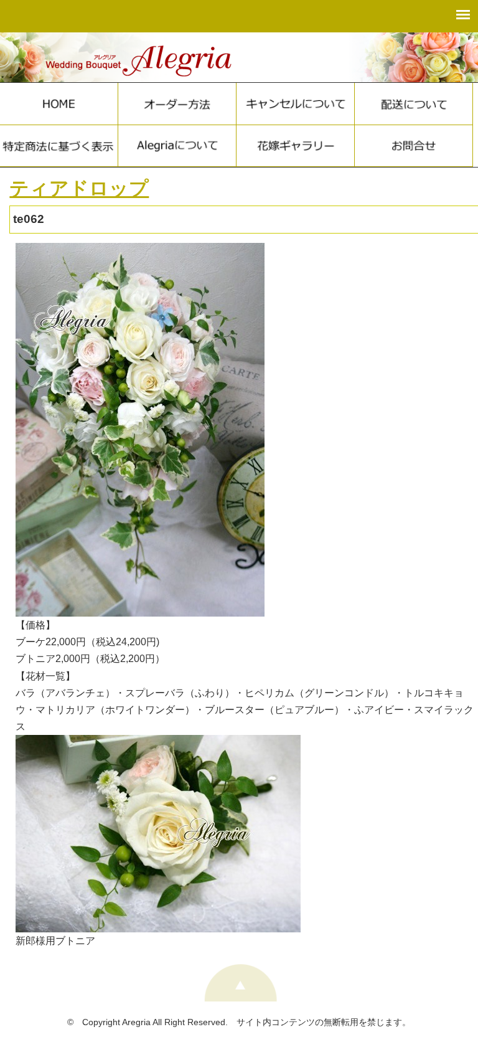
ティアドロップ (79, 188)
